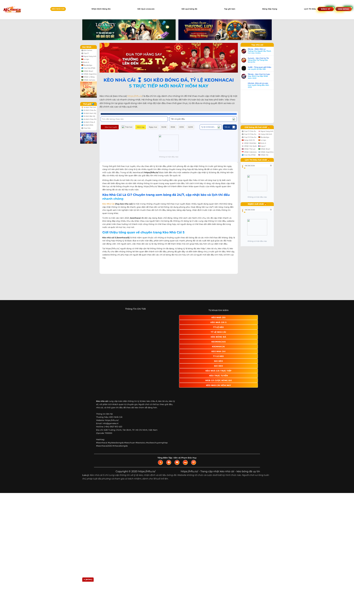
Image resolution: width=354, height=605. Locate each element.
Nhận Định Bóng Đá (101, 9)
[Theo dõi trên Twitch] (193, 436)
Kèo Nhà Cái (108, 204)
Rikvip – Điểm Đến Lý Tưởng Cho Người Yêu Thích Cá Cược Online (259, 51)
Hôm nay (141, 127)
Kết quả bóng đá (189, 9)
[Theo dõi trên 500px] (185, 436)
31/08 (173, 127)
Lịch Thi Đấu (310, 9)
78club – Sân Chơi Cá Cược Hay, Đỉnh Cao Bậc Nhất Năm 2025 (259, 76)
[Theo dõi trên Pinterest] (168, 436)
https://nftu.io (134, 96)
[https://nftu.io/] (12, 9)
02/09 (190, 127)
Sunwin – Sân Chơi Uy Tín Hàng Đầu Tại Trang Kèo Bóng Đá (258, 60)
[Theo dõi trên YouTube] (177, 436)
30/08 (163, 127)
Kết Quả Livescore (145, 9)
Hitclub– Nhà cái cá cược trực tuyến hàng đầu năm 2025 (258, 85)
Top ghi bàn (229, 9)
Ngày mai (153, 127)
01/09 (181, 127)
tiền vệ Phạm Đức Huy (185, 431)
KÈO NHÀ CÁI (58, 9)
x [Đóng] (88, 579)
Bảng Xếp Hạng (269, 9)
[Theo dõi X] (160, 436)
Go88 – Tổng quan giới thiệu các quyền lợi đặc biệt (259, 68)
